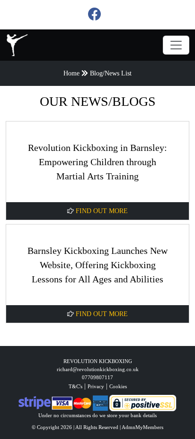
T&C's (75, 386)
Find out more (101, 211)
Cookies (118, 386)
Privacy (96, 386)
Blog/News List (111, 73)
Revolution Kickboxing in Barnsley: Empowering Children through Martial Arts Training (97, 161)
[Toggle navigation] (176, 45)
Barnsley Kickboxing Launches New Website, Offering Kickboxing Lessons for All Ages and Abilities (97, 264)
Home (71, 73)
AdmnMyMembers (142, 427)
